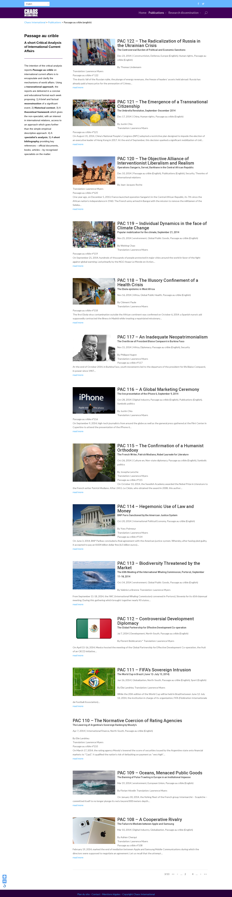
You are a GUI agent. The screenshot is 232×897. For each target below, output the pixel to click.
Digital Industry (141, 399)
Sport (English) (198, 680)
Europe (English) (169, 55)
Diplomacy (145, 347)
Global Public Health (151, 295)
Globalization (139, 680)
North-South (152, 633)
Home (142, 12)
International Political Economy (149, 521)
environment (140, 238)
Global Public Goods (158, 238)
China (136, 116)
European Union (156, 783)
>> (205, 874)
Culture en (139, 460)
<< (173, 874)
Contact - (97, 894)
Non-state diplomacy (156, 460)
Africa (136, 295)
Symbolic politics (126, 403)
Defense (155, 55)
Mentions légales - (112, 894)
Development (137, 633)
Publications (156, 12)
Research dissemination (183, 12)
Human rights (186, 55)
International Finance (98, 730)
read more (78, 87)
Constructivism (141, 55)
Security (190, 173)
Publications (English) (173, 173)
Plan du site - (84, 894)
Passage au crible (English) (169, 116)
